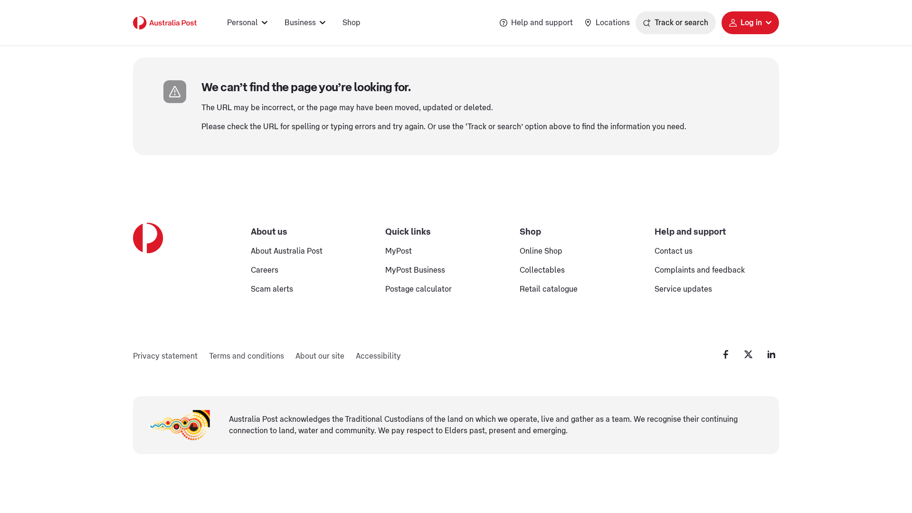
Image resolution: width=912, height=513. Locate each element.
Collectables (542, 270)
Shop (351, 23)
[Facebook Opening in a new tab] (725, 354)
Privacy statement (165, 356)
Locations (613, 23)
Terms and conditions (246, 356)
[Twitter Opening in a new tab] (748, 354)
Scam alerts (272, 289)
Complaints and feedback (700, 270)
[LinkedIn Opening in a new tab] (771, 354)
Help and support (542, 23)
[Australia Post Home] (165, 22)
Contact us (674, 251)
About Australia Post (287, 251)
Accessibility (378, 356)
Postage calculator (418, 289)
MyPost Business (415, 270)
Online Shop (541, 251)
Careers (264, 270)
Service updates (683, 289)
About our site (319, 356)
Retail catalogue (549, 289)
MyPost (398, 251)
